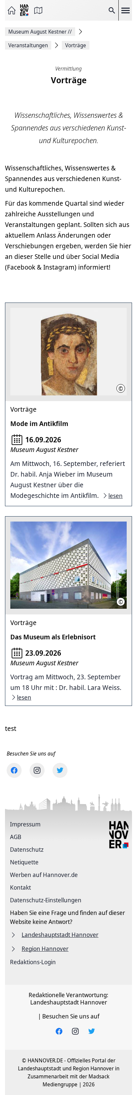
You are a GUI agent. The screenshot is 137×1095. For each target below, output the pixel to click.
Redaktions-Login (33, 962)
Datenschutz (27, 849)
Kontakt (20, 887)
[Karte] (38, 10)
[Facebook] (14, 770)
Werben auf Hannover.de (44, 875)
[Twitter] (60, 770)
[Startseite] (11, 10)
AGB (15, 837)
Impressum (25, 824)
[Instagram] (37, 770)
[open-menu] (125, 10)
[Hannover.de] (25, 10)
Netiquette (24, 862)
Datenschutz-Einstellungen (45, 900)
